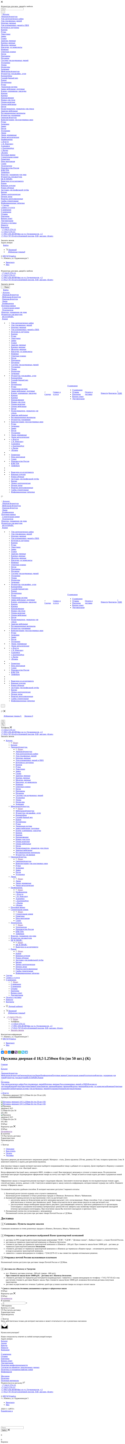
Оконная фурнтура (23, 861)
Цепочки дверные (51, 1084)
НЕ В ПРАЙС (21, 945)
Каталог (14, 745)
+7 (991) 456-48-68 (22, 234)
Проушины (17, 1089)
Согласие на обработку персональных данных (20, 1367)
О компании (16, 984)
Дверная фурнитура (24, 751)
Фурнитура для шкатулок (15, 1078)
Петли (9, 1089)
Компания (5, 1350)
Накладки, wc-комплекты (95, 1086)
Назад (15, 743)
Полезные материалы (10, 1380)
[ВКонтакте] (2, 1052)
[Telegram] (26, 1052)
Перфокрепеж (21, 892)
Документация (7, 1363)
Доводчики (25, 1086)
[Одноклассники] (5, 1052)
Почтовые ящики (59, 1075)
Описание (10, 1149)
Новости (4, 1348)
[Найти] (3, 11)
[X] (12, 1052)
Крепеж (12, 1086)
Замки (32, 1086)
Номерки (110, 1086)
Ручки (18, 1086)
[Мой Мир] (9, 1052)
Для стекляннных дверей (34, 1084)
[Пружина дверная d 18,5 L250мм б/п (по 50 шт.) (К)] (23, 1102)
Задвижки (77, 1089)
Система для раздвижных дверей (35, 1089)
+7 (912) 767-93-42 (27, 236)
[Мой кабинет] (2, 709)
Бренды (4, 1345)
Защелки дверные (48, 1086)
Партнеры (5, 1359)
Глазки (38, 1086)
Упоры (61, 1089)
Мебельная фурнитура (25, 811)
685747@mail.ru (9, 256)
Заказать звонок (17, 1030)
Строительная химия (24, 914)
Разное (18, 953)
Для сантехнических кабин (12, 1084)
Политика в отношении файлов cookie (17, 1370)
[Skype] (22, 1052)
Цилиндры (68, 1089)
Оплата (9, 1153)
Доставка (10, 1155)
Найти (4, 1430)
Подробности (6, 1131)
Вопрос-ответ (6, 1361)
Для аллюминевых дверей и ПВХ (73, 1084)
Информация (6, 1372)
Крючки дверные (63, 1086)
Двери (18, 881)
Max (7, 265)
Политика (5, 1378)
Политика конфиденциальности (14, 1365)
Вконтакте (10, 262)
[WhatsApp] (19, 1052)
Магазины (5, 1376)
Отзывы (4, 1356)
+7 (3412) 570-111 (9, 229)
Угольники (53, 1089)
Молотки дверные (77, 1086)
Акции (4, 1343)
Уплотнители (21, 927)
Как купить (10, 1151)
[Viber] (16, 1052)
